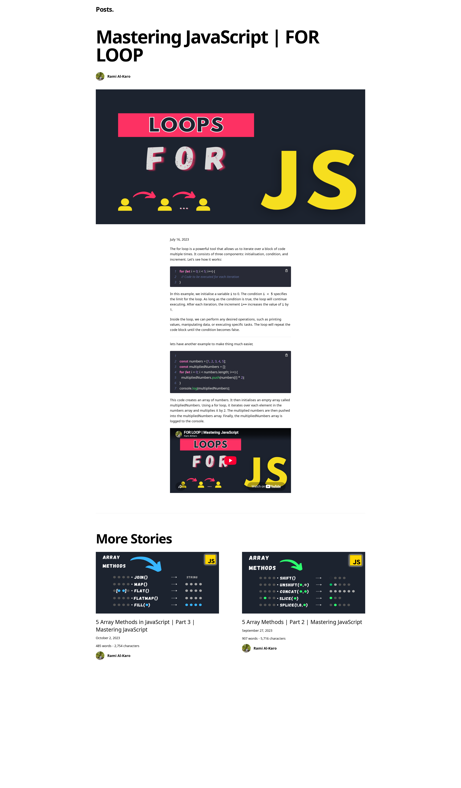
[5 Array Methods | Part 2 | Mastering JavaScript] (303, 612)
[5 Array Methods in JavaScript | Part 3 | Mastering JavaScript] (157, 612)
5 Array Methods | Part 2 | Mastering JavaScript (302, 622)
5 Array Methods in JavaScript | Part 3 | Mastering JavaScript (145, 625)
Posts (104, 9)
